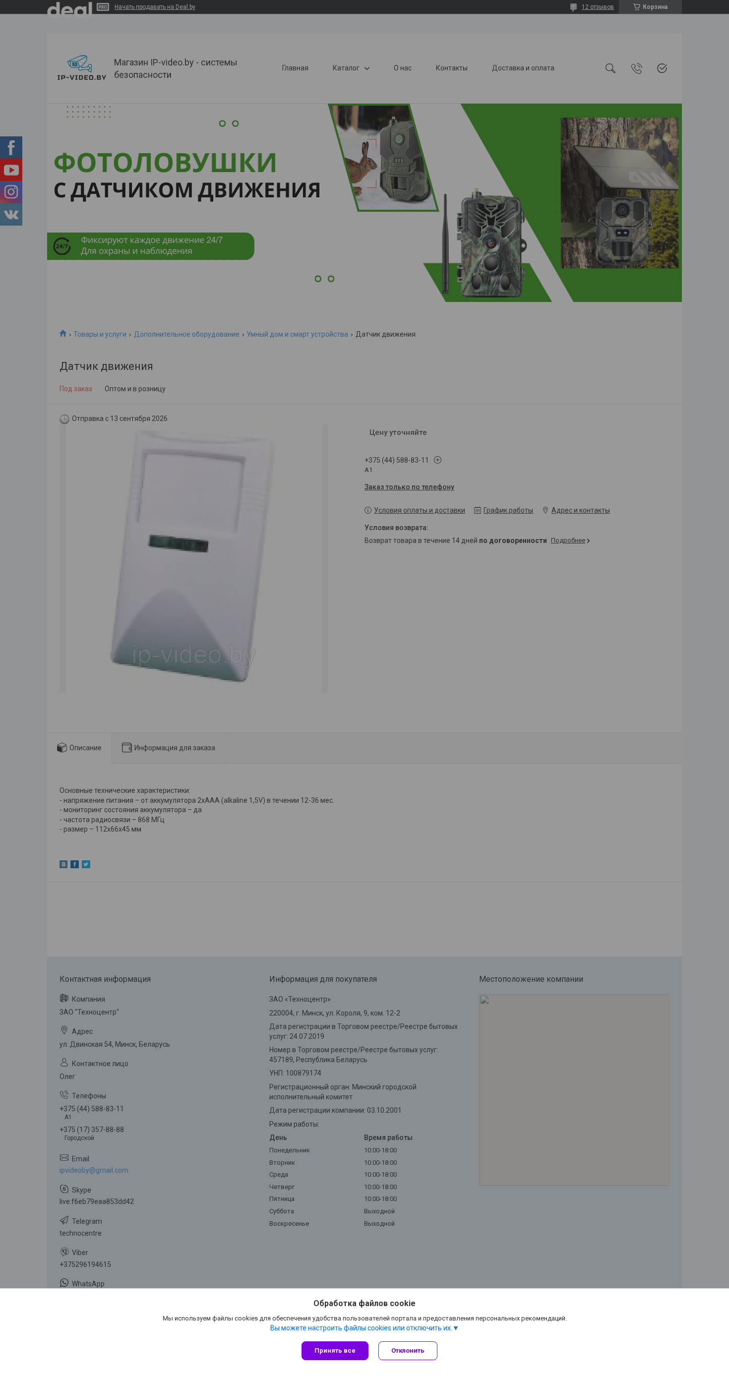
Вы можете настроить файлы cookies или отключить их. (361, 1328)
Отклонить (408, 1350)
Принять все (335, 1350)
